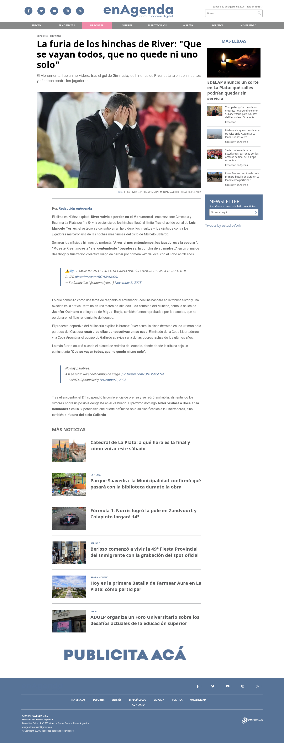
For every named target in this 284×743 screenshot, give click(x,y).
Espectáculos (157, 25)
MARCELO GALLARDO (179, 192)
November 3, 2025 (128, 283)
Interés (127, 25)
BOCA (127, 192)
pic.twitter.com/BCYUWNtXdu (96, 277)
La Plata (187, 25)
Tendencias (67, 25)
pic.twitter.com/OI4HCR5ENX (142, 374)
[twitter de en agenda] (41, 11)
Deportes (96, 25)
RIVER (134, 192)
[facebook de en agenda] (28, 11)
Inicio (36, 25)
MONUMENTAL (160, 192)
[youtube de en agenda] (54, 11)
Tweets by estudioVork (223, 225)
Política (217, 25)
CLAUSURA (196, 192)
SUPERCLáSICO (145, 192)
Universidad (247, 25)
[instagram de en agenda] (67, 11)
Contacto (138, 704)
